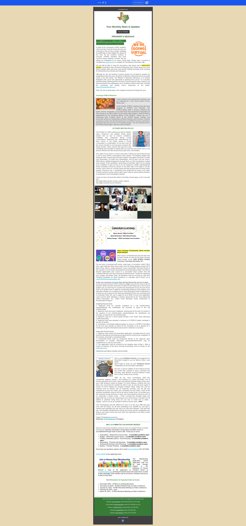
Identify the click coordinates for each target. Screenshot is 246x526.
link (141, 468)
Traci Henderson (110, 419)
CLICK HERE (101, 454)
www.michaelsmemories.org (105, 87)
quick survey (110, 62)
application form (101, 348)
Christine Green (117, 507)
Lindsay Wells (119, 510)
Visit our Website (123, 31)
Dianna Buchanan (119, 504)
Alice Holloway (119, 513)
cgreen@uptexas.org (105, 472)
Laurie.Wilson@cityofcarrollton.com (108, 279)
